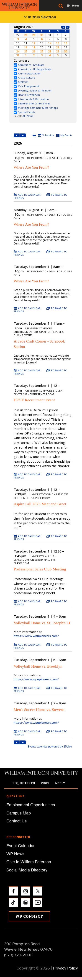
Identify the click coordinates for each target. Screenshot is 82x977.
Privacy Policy (65, 968)
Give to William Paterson (28, 861)
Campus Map (18, 813)
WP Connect (29, 916)
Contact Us (16, 821)
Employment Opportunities (30, 804)
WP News (15, 853)
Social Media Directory (26, 870)
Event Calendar (20, 845)
